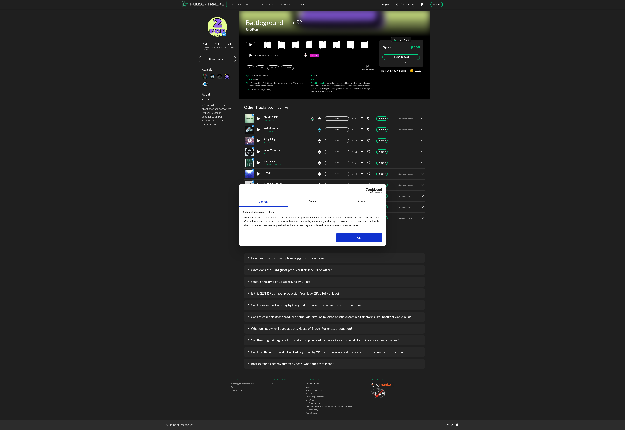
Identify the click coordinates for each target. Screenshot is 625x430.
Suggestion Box (237, 390)
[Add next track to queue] (292, 22)
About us (309, 387)
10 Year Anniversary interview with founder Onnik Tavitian (330, 406)
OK (359, 237)
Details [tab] (313, 201)
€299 (383, 118)
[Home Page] (205, 4)
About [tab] (361, 201)
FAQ (273, 383)
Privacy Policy (311, 393)
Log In (436, 4)
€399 (383, 141)
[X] (452, 425)
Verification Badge (313, 403)
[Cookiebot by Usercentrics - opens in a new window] (368, 190)
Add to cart (402, 57)
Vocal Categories (312, 413)
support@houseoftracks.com (242, 383)
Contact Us (235, 387)
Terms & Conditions (314, 390)
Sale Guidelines (312, 400)
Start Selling (241, 4)
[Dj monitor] (382, 385)
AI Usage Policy (312, 410)
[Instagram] (448, 425)
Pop (249, 67)
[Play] (250, 44)
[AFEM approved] (382, 393)
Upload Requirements (315, 396)
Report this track (368, 69)
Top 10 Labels (264, 4)
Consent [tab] (263, 201)
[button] (334, 258)
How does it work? (313, 383)
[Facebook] (457, 425)
